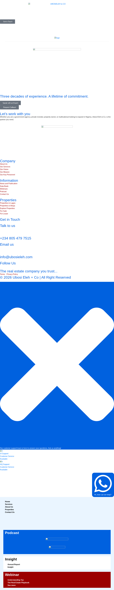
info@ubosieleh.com (16, 257)
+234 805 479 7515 (15, 238)
